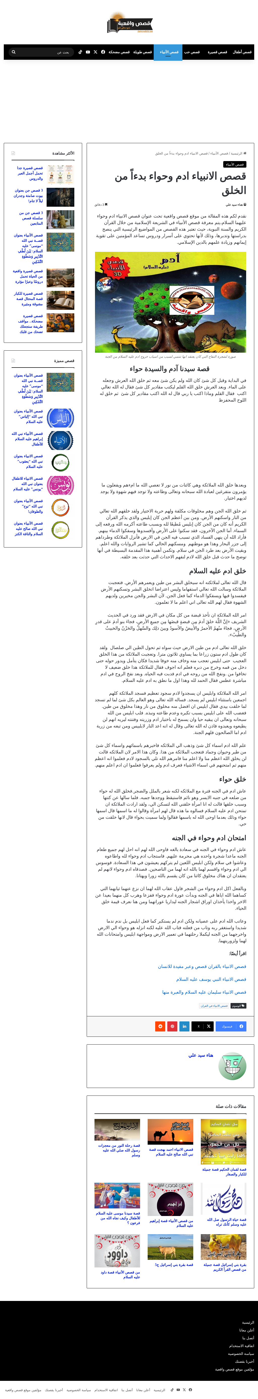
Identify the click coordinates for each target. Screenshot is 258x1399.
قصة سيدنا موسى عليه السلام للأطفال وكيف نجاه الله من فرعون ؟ (118, 1218)
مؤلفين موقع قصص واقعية (234, 1369)
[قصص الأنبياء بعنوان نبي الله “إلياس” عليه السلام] (60, 418)
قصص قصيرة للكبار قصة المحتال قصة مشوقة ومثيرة (28, 299)
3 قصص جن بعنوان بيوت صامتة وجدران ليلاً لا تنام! (28, 196)
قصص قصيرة (217, 52)
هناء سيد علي (234, 204)
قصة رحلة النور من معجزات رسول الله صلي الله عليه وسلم (119, 1150)
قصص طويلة (142, 52)
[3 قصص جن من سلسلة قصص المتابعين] (60, 219)
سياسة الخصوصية (241, 1354)
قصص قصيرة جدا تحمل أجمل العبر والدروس (30, 173)
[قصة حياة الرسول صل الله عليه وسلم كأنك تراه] (223, 1199)
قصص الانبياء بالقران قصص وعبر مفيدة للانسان (202, 966)
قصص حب (192, 52)
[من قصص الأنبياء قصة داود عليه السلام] (117, 1250)
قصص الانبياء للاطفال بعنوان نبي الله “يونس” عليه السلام (27, 484)
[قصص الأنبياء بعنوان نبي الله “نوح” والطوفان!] (60, 507)
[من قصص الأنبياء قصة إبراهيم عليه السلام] (170, 1199)
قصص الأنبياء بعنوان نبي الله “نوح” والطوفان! (28, 506)
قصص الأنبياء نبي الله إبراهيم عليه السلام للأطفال (27, 439)
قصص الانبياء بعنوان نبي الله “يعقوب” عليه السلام (28, 461)
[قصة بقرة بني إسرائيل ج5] (170, 1247)
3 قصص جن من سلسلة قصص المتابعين (31, 218)
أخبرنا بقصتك (244, 1361)
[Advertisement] (215, 100)
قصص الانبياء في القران (214, 1006)
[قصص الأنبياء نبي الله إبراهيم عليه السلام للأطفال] (60, 440)
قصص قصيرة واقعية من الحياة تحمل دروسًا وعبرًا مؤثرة (28, 276)
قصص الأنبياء (169, 52)
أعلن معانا (246, 1330)
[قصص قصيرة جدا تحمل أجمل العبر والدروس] (60, 174)
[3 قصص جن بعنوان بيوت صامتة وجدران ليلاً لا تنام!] (60, 197)
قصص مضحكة (119, 52)
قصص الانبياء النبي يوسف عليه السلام (211, 979)
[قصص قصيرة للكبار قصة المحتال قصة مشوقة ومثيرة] (60, 300)
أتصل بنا (248, 1338)
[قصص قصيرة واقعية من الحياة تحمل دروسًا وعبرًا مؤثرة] (60, 277)
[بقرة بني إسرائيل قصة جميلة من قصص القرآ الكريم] (223, 1247)
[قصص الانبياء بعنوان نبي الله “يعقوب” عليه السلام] (60, 462)
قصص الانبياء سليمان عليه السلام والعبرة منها (204, 992)
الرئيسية (237, 153)
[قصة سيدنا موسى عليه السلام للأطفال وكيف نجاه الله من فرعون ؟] (117, 1195)
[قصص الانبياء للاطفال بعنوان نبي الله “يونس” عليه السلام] (60, 485)
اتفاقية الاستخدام (241, 1346)
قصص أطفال (242, 52)
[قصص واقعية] (129, 22)
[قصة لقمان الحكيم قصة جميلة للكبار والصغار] (223, 1142)
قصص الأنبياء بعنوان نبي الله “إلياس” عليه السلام (28, 416)
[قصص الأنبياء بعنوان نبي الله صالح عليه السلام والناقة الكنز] (60, 530)
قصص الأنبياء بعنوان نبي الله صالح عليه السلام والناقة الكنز (28, 529)
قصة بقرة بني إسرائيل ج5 (174, 1265)
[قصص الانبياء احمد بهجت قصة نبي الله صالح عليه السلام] (170, 1132)
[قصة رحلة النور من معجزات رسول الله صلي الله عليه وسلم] (117, 1130)
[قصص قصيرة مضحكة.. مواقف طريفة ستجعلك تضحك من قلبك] (60, 322)
